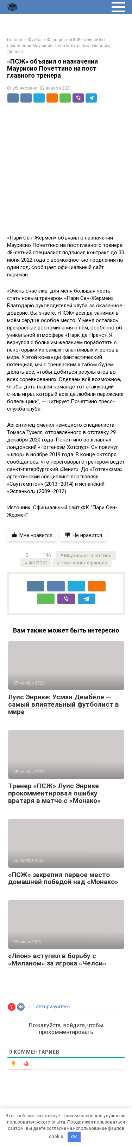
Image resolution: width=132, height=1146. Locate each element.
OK (74, 1136)
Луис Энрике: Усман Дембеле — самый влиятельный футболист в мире (63, 704)
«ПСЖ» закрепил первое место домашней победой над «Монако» (63, 878)
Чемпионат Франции (84, 562)
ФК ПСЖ (38, 562)
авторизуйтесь (52, 1006)
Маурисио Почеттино (88, 555)
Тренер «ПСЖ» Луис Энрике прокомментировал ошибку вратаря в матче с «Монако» (54, 793)
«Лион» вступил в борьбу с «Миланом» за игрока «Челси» (57, 959)
